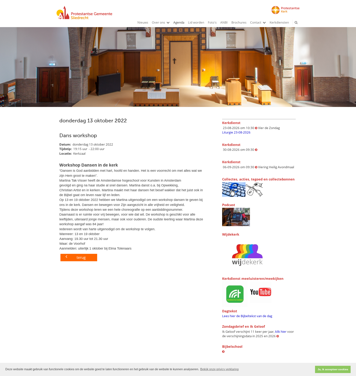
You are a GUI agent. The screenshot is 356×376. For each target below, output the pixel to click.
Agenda (178, 22)
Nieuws (142, 22)
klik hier (280, 331)
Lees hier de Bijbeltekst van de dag (247, 316)
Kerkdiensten (279, 22)
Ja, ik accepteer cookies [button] (333, 369)
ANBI (224, 22)
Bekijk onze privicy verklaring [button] (219, 369)
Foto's (212, 22)
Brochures (238, 22)
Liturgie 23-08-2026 (236, 132)
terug (81, 257)
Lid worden (196, 22)
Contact (255, 22)
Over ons (158, 22)
